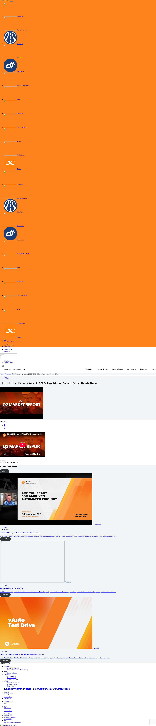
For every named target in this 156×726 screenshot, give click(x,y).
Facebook (28, 689)
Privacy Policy (8, 715)
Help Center (10, 686)
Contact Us (7, 351)
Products (88, 369)
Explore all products (13, 668)
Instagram (48, 689)
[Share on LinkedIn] (4, 425)
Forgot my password (13, 684)
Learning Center (8, 701)
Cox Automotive (4, 1)
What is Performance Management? (17, 670)
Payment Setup (8, 719)
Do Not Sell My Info (10, 717)
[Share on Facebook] (4, 427)
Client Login (7, 346)
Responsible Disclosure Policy (12, 722)
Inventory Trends (102, 369)
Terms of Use (7, 714)
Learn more (7, 666)
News (5, 706)
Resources (143, 369)
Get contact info (11, 678)
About (154, 369)
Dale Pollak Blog (62, 689)
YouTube (38, 689)
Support (6, 681)
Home (2, 374)
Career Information (12, 679)
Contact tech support (13, 683)
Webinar (6, 378)
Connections (131, 369)
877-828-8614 (8, 349)
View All (4, 471)
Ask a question (11, 676)
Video (5, 377)
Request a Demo (8, 362)
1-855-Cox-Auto (8, 341)
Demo (5, 671)
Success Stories (117, 369)
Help (5, 340)
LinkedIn (9, 689)
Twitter (18, 689)
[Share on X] (4, 429)
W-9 (5, 720)
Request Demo (8, 711)
